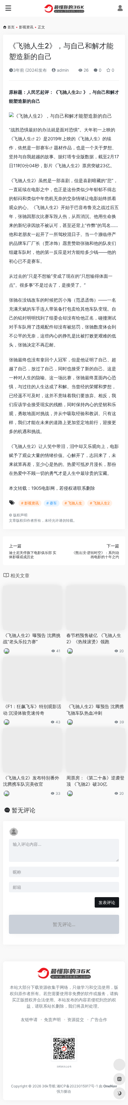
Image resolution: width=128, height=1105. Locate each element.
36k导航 (49, 1086)
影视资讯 (26, 27)
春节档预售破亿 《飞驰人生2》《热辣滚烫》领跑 (93, 638)
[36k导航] (64, 8)
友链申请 (29, 1019)
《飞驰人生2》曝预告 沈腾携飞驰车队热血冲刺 (95, 710)
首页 (11, 27)
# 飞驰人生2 (100, 503)
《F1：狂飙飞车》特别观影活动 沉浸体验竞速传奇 (32, 710)
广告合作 (98, 1019)
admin (62, 70)
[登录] (120, 9)
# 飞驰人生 (73, 503)
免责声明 (52, 1019)
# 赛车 (51, 503)
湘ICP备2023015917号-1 (77, 1086)
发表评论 (107, 902)
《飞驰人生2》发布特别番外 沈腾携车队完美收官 (31, 781)
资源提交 (75, 1019)
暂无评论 (23, 810)
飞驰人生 (22, 139)
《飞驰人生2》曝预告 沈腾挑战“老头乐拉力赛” (31, 638)
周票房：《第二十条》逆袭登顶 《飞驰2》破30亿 (95, 781)
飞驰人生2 (68, 92)
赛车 (44, 148)
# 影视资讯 (30, 503)
